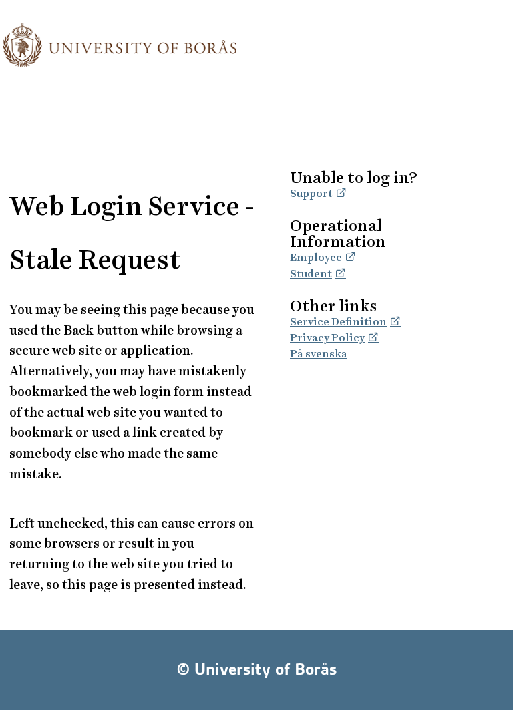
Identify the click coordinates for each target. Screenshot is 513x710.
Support (311, 193)
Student (311, 273)
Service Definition (338, 321)
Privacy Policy (327, 337)
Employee (316, 257)
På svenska (318, 353)
